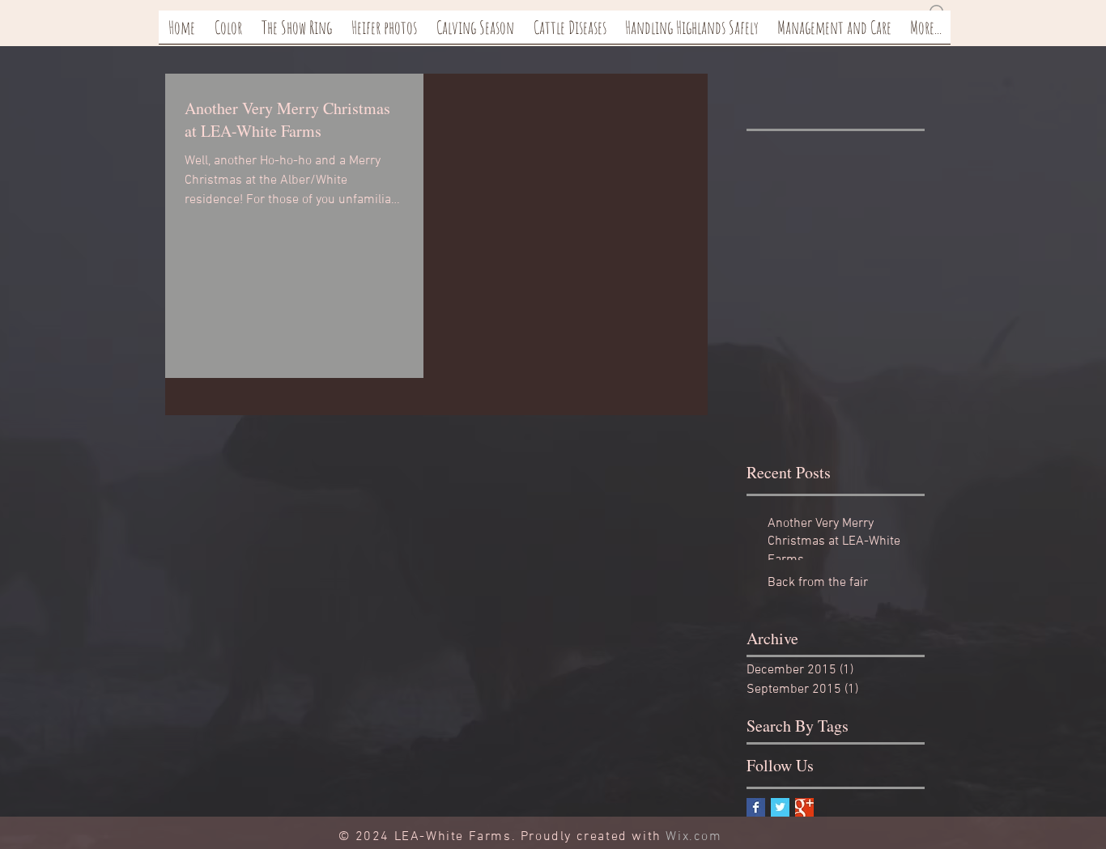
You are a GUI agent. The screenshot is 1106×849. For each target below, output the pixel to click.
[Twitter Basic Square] (780, 807)
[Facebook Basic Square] (756, 807)
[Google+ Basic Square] (804, 807)
